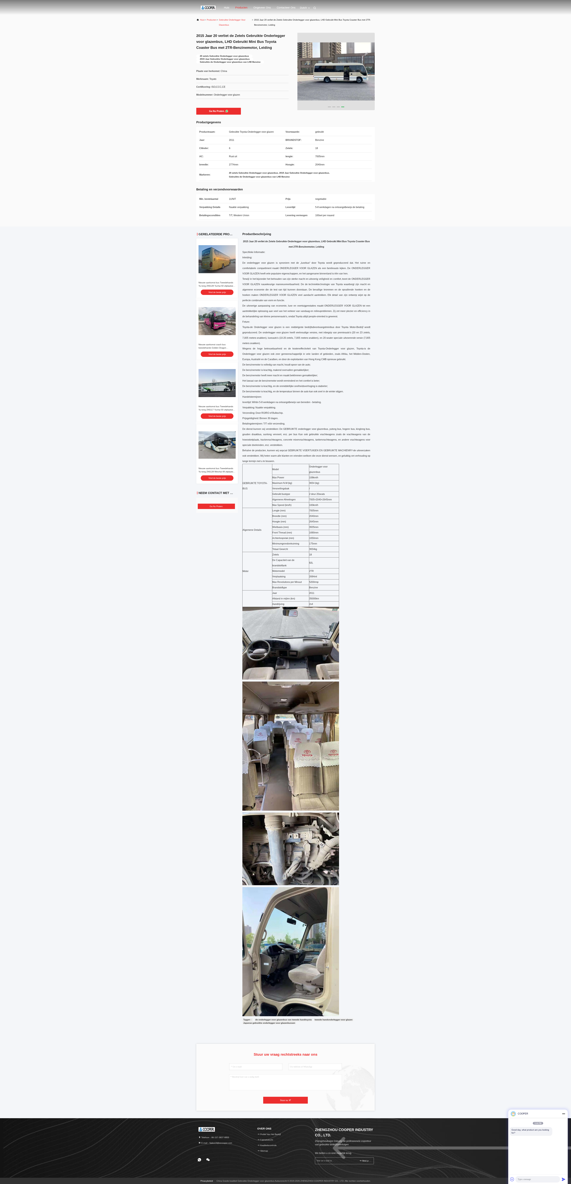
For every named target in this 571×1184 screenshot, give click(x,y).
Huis (226, 7)
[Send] (563, 1179)
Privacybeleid (206, 1181)
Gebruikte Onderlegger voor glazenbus (232, 22)
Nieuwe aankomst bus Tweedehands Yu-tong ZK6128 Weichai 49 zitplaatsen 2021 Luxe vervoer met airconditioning (217, 471)
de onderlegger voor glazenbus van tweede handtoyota (283, 1019)
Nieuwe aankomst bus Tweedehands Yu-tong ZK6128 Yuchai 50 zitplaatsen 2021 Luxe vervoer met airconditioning (217, 285)
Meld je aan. (366, 1161)
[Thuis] (208, 7)
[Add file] (512, 1179)
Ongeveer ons (262, 7)
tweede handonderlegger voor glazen (334, 1019)
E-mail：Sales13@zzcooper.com (216, 1143)
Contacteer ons (286, 7)
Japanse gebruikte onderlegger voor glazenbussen (269, 1023)
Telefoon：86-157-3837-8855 (215, 1137)
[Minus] (563, 1114)
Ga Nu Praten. (217, 111)
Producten (241, 7)
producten (211, 20)
